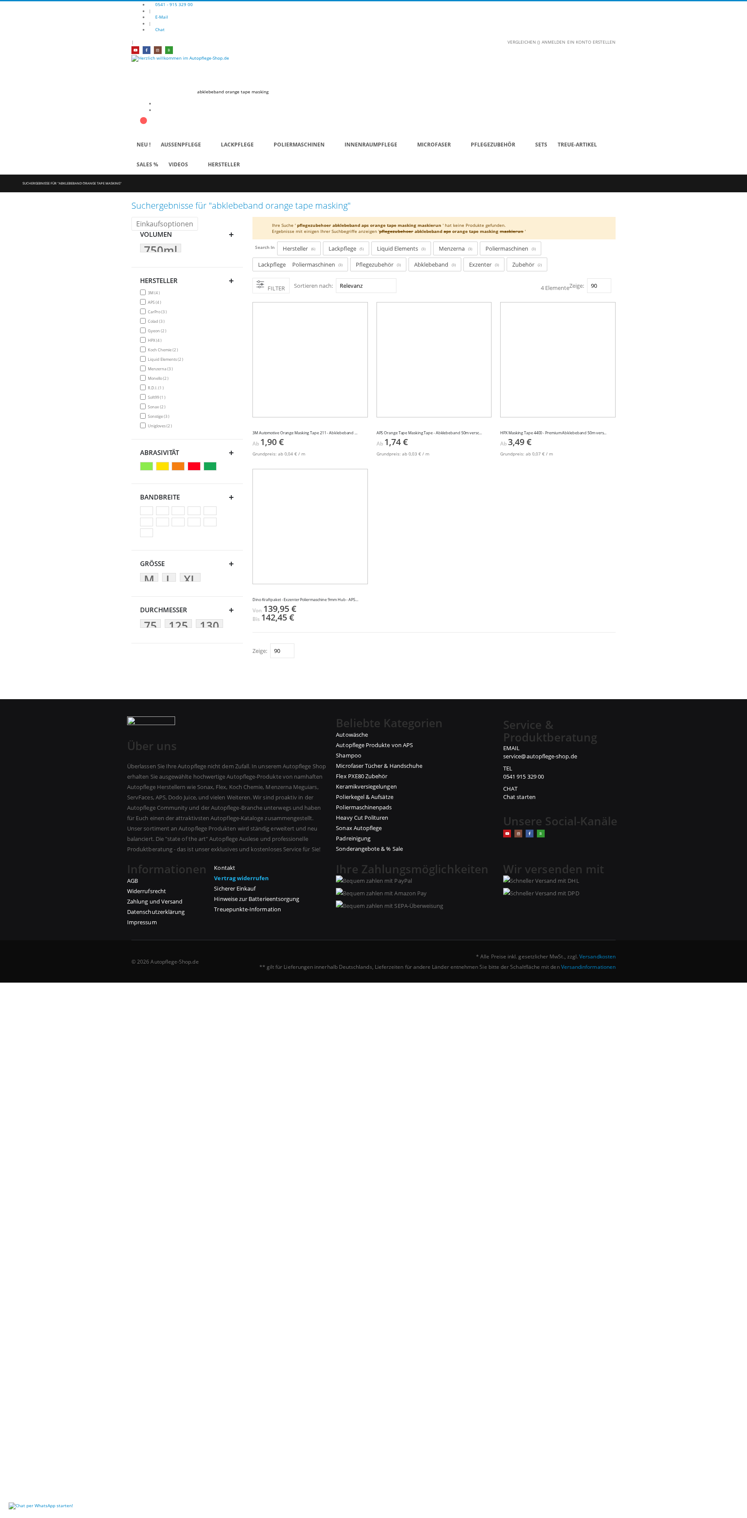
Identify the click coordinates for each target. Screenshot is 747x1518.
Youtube (507, 833)
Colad (157, 321)
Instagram (518, 833)
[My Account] (134, 116)
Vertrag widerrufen (241, 878)
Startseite (7, 183)
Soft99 (158, 397)
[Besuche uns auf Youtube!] (135, 50)
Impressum (142, 922)
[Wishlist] (143, 116)
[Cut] (179, 466)
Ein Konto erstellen (591, 42)
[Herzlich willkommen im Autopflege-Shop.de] (373, 69)
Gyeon (158, 331)
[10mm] (179, 511)
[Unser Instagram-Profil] (158, 50)
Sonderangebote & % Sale (369, 849)
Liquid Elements (166, 359)
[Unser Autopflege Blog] (169, 50)
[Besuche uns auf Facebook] (146, 50)
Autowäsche (352, 734)
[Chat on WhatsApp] (41, 1505)
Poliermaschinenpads (364, 807)
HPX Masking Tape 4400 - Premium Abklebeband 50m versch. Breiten (553, 433)
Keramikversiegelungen (366, 786)
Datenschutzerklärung (156, 912)
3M (155, 293)
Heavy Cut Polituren (362, 817)
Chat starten (519, 797)
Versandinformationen (588, 966)
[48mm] (147, 533)
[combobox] (269, 91)
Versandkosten (597, 956)
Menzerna (161, 369)
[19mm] (147, 522)
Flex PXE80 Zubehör (361, 776)
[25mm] (179, 522)
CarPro (158, 312)
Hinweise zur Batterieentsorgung (256, 899)
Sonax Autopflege (359, 828)
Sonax (158, 407)
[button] (365, 428)
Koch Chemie (164, 350)
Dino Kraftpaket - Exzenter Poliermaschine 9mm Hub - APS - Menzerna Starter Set (305, 599)
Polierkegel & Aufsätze (364, 797)
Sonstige (160, 416)
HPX (156, 340)
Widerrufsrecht (146, 891)
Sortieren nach (313, 286)
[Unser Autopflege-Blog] (541, 833)
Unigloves (161, 426)
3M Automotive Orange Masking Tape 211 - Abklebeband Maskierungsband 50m (305, 433)
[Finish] (147, 466)
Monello (159, 378)
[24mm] (163, 522)
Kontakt (224, 868)
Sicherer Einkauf (234, 888)
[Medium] (211, 466)
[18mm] (211, 511)
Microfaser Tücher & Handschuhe (379, 766)
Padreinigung (353, 838)
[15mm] (195, 511)
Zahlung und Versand (154, 901)
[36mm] (211, 522)
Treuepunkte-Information (247, 909)
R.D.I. (157, 388)
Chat (160, 29)
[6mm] (147, 511)
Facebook (529, 833)
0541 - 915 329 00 (174, 4)
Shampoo (348, 755)
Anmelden (553, 42)
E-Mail (161, 17)
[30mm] (195, 522)
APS (155, 302)
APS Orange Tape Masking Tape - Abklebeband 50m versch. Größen (430, 433)
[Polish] (163, 466)
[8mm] (163, 511)
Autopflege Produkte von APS (374, 745)
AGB (132, 881)
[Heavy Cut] (195, 466)
